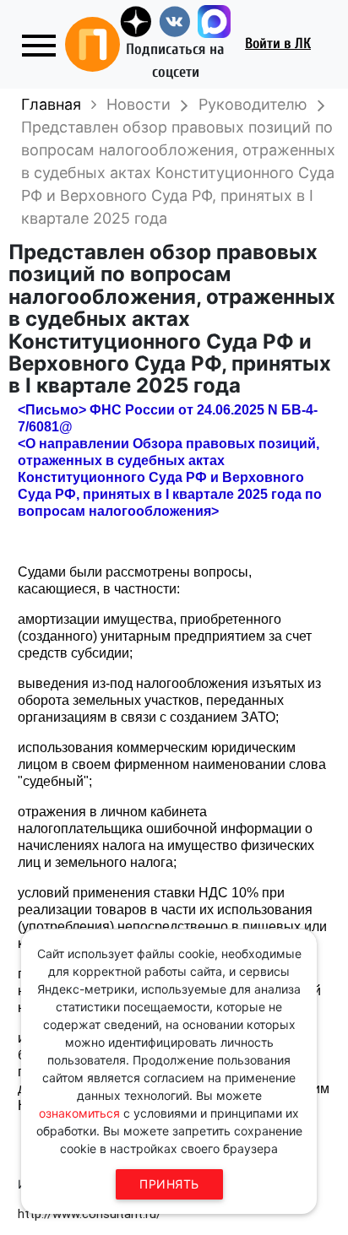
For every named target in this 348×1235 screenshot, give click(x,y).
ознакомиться (79, 1113)
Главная (51, 104)
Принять (169, 1184)
